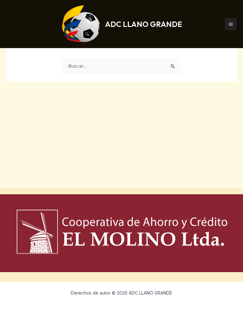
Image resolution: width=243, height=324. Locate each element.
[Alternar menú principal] (231, 24)
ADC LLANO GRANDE (143, 24)
